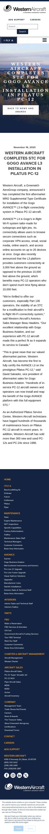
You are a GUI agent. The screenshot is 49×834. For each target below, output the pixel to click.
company (10, 702)
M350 (6, 689)
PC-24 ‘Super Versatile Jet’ (15, 675)
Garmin (7, 559)
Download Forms (11, 730)
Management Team (12, 706)
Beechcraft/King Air (12, 490)
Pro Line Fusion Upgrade (15, 572)
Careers (7, 713)
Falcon (7, 497)
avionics (9, 554)
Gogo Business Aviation (14, 562)
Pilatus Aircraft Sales (13, 671)
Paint (6, 517)
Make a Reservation (13, 623)
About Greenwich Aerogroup (16, 723)
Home (7, 479)
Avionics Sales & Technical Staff (17, 590)
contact (9, 736)
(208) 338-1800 (11, 765)
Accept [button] (18, 828)
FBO (6, 619)
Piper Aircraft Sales (12, 682)
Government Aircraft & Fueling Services (21, 634)
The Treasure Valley (13, 720)
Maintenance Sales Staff (14, 538)
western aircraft (15, 755)
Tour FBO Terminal (12, 637)
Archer (7, 692)
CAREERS (35, 19)
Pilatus (7, 504)
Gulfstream (9, 500)
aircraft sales (13, 667)
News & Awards (11, 716)
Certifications (10, 727)
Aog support (12, 749)
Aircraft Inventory (11, 696)
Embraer (8, 493)
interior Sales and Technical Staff (18, 603)
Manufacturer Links (12, 583)
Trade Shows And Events (15, 709)
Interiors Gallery (11, 607)
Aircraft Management (13, 658)
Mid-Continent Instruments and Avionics (21, 565)
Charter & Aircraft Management (24, 654)
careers (9, 742)
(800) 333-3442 (11, 762)
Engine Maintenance (13, 521)
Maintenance (12, 513)
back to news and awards (21, 110)
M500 (6, 685)
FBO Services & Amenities (15, 627)
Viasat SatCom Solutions (14, 576)
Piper (6, 507)
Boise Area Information (14, 549)
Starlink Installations (12, 586)
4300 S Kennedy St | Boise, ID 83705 (20, 759)
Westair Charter (11, 661)
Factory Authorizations (13, 531)
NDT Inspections (11, 524)
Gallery (7, 534)
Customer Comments (13, 545)
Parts (7, 613)
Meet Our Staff (10, 641)
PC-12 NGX (9, 678)
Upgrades (8, 579)
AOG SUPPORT (16, 19)
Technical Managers (12, 542)
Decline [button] (30, 828)
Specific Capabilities (12, 528)
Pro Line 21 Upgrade (13, 569)
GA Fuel (7, 630)
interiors (10, 599)
